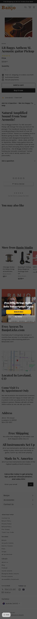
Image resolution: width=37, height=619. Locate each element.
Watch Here (18, 312)
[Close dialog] (33, 298)
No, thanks (18, 317)
